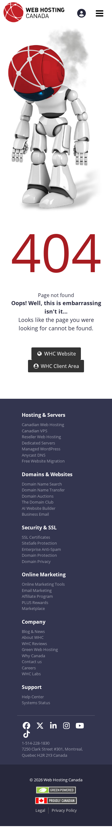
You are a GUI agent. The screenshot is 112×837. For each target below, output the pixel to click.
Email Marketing (37, 590)
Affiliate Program (37, 596)
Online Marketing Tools (43, 584)
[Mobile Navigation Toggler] (99, 13)
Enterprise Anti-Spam (41, 549)
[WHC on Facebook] (28, 726)
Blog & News (33, 631)
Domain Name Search (42, 484)
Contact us (32, 661)
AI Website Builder (38, 508)
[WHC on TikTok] (28, 735)
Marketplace (33, 608)
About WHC (33, 637)
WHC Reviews (34, 643)
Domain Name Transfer (43, 490)
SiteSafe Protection (39, 543)
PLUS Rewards (35, 602)
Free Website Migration (43, 461)
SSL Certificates (36, 537)
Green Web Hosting (40, 649)
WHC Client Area (60, 366)
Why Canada (33, 655)
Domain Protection (39, 555)
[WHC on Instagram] (68, 726)
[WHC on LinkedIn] (55, 726)
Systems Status (36, 702)
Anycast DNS (33, 455)
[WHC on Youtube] (81, 726)
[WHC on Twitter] (42, 726)
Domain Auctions (38, 496)
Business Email (35, 514)
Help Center (33, 697)
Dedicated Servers (38, 443)
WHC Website (60, 353)
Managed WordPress (41, 449)
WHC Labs (31, 674)
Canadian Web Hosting (43, 424)
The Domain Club (38, 502)
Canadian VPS (34, 431)
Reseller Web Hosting (41, 436)
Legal (40, 810)
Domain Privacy (36, 561)
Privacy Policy (64, 810)
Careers (29, 668)
